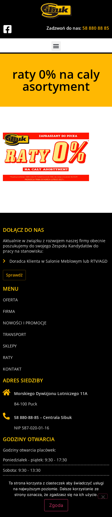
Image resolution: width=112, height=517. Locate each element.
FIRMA (9, 311)
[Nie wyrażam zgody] (103, 496)
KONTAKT (12, 369)
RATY (8, 357)
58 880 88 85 (95, 28)
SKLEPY (10, 346)
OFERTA (10, 299)
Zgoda (56, 505)
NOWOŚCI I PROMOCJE (25, 323)
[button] (56, 46)
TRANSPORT (14, 334)
